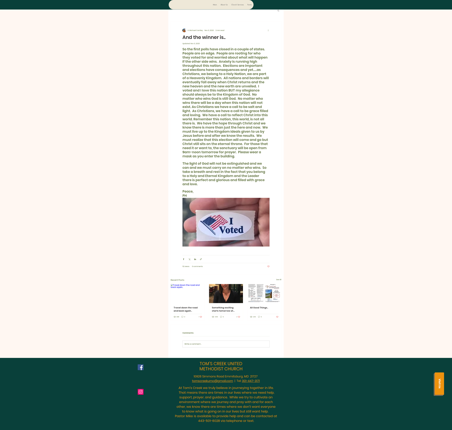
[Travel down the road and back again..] (188, 293)
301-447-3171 (251, 381)
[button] (278, 10)
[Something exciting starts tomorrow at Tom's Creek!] (226, 293)
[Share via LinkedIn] (195, 259)
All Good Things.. (259, 307)
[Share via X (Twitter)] (189, 259)
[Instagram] (140, 392)
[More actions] (268, 30)
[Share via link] (201, 259)
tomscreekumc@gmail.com (212, 381)
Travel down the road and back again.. (186, 309)
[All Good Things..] (264, 293)
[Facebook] (140, 367)
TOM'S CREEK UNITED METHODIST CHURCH (221, 366)
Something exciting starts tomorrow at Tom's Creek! (223, 309)
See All (278, 279)
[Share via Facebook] (183, 259)
